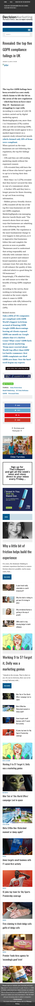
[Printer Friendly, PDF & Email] (8, 383)
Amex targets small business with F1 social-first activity (23, 721)
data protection (16, 388)
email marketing (9, 390)
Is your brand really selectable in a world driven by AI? (22, 588)
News (4, 856)
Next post (16, 431)
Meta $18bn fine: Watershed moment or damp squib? (23, 709)
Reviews (5, 792)
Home (5, 2)
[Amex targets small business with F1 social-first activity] (8, 722)
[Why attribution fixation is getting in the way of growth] (8, 613)
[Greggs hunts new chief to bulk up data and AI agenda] (17, 981)
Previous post (19, 428)
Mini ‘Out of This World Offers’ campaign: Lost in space (23, 697)
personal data (13, 393)
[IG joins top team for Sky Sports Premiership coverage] (8, 734)
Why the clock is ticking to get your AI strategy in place (24, 600)
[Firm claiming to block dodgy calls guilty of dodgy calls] (17, 917)
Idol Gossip (6, 760)
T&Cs (11, 2)
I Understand (17, 999)
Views (6, 517)
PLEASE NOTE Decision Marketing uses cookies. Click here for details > (16, 6)
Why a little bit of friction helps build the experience (17, 551)
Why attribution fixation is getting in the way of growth (24, 612)
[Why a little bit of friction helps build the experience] (17, 537)
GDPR (5, 393)
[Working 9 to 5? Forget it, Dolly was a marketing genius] (17, 649)
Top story (6, 824)
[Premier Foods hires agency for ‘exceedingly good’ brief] (17, 949)
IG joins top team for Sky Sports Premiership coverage (23, 733)
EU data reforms (22, 390)
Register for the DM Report (22, 2)
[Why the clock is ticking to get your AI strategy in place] (8, 601)
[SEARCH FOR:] (17, 34)
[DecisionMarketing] (17, 18)
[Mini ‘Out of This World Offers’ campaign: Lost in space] (8, 698)
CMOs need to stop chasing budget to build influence (23, 624)
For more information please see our (17, 1003)
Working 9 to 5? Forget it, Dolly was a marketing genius (17, 663)
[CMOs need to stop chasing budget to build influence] (8, 625)
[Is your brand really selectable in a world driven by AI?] (8, 589)
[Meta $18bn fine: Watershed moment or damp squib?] (8, 710)
